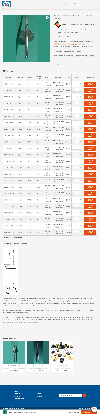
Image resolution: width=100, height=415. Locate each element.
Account (94, 4)
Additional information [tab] (19, 243)
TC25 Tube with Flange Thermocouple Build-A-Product (69, 44)
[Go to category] (84, 395)
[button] (47, 17)
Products (77, 4)
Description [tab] (7, 243)
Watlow (60, 16)
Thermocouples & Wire (70, 16)
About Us (68, 4)
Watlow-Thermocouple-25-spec (63, 37)
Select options (88, 412)
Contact (85, 4)
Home (60, 4)
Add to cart (90, 84)
